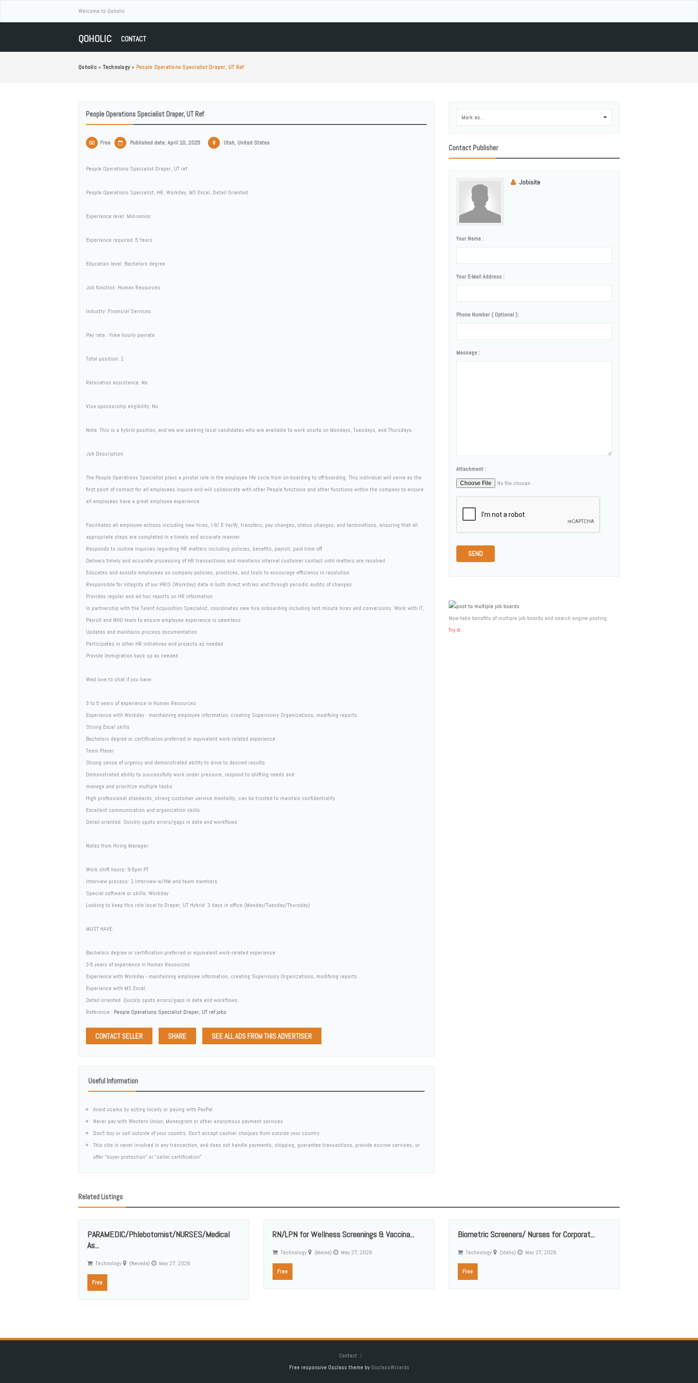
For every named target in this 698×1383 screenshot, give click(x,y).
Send (475, 553)
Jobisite (529, 182)
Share (177, 1035)
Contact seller (119, 1035)
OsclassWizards (390, 1367)
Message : (468, 352)
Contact (133, 38)
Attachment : (471, 469)
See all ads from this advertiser (262, 1035)
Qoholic (95, 39)
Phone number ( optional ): (487, 314)
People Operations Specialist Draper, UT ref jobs (170, 1012)
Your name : (470, 238)
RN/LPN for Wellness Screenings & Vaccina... (344, 1234)
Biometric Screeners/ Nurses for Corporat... (526, 1234)
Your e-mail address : (480, 276)
